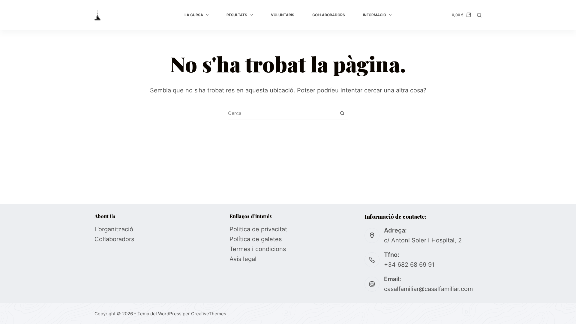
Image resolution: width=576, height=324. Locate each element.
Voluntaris (282, 15)
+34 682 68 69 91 (409, 264)
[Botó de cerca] (342, 113)
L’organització (113, 229)
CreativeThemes (208, 313)
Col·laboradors (328, 15)
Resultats (236, 15)
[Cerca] (479, 15)
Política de (245, 239)
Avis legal (243, 258)
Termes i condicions (258, 249)
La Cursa (193, 15)
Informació (374, 15)
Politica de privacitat (258, 229)
